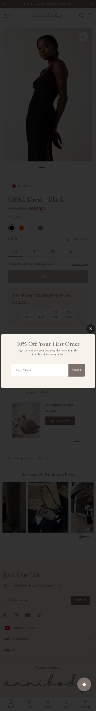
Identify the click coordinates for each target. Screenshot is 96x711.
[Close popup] (90, 328)
